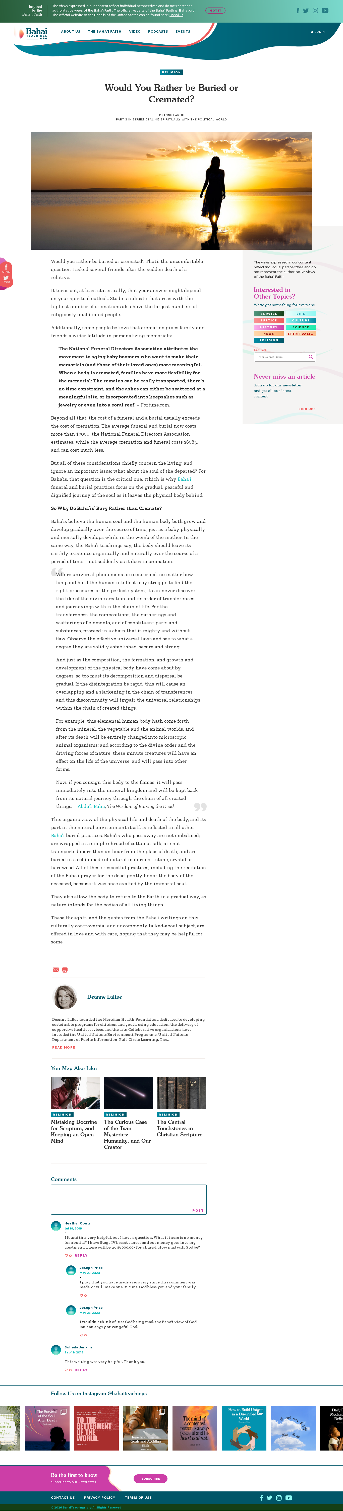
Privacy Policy (100, 1497)
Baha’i (184, 479)
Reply (81, 1255)
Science (301, 327)
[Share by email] (57, 969)
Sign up (306, 408)
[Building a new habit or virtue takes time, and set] (148, 1428)
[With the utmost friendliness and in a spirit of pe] (96, 1428)
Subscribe (150, 1478)
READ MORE (63, 1047)
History (269, 327)
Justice (269, 320)
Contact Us (63, 1497)
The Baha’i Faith (105, 32)
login (319, 32)
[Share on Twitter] (6, 278)
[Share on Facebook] (6, 267)
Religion (171, 72)
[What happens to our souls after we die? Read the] (47, 1428)
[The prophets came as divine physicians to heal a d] (246, 1428)
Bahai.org (187, 10)
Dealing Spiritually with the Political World (186, 119)
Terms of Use (138, 1497)
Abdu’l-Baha (91, 806)
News (268, 333)
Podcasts (158, 32)
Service (269, 314)
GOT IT (215, 10)
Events (183, 32)
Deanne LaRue (104, 997)
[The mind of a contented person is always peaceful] (197, 1428)
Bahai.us (176, 15)
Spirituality (302, 333)
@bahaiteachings (127, 1393)
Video (135, 32)
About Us (70, 32)
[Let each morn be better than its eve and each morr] (295, 1428)
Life (301, 314)
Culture (301, 320)
